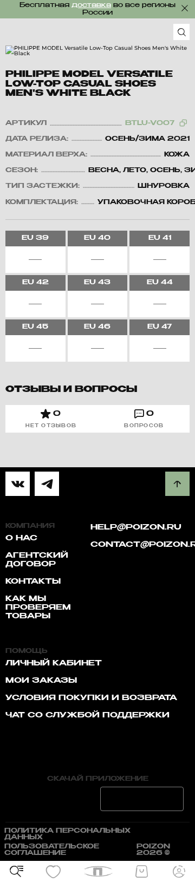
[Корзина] (141, 871)
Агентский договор (36, 560)
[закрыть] (184, 8)
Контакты (33, 581)
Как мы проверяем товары (38, 607)
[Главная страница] (97, 871)
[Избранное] (53, 871)
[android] (142, 799)
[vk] (17, 484)
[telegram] (47, 484)
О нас (21, 538)
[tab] (51, 419)
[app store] (53, 799)
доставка (91, 5)
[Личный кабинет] (178, 871)
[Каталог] (16, 871)
